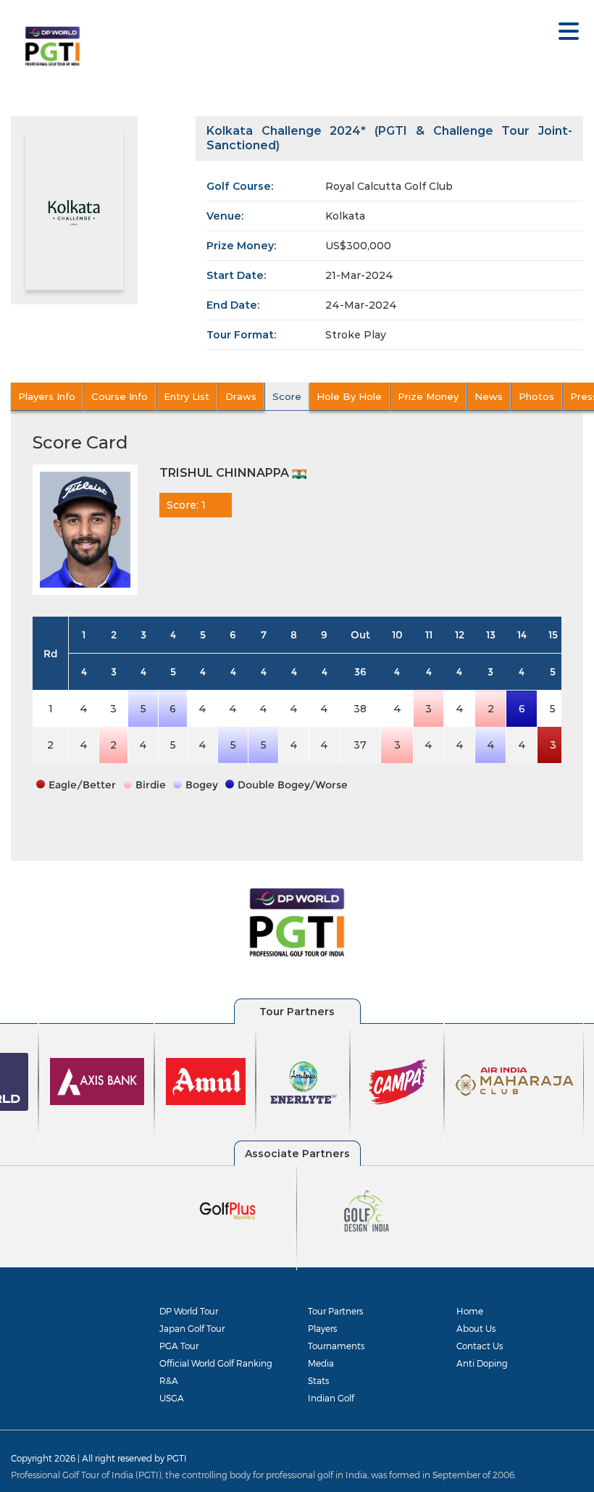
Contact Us (479, 1346)
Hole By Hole (349, 396)
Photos (536, 396)
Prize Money (428, 396)
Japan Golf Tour (192, 1328)
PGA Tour (178, 1346)
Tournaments (336, 1346)
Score (286, 396)
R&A (168, 1380)
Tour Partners (335, 1311)
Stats (318, 1380)
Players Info (46, 396)
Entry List (186, 396)
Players (322, 1328)
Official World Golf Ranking (215, 1363)
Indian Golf (331, 1398)
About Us (475, 1328)
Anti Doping (482, 1363)
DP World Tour (188, 1311)
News (488, 396)
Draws (240, 396)
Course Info (119, 396)
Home (469, 1311)
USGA (171, 1398)
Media (321, 1363)
